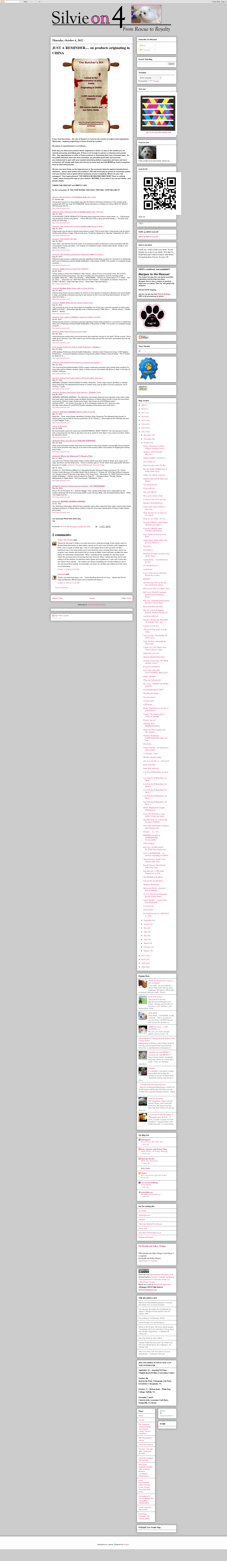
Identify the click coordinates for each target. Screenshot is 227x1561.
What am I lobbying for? (152, 680)
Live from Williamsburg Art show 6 (155, 773)
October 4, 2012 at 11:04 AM (68, 569)
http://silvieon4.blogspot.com (160, 1274)
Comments (146, 50)
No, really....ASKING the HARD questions (156, 684)
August (147, 924)
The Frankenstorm (150, 484)
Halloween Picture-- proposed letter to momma (154, 889)
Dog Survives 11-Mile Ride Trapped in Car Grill (153, 872)
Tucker (144, 1173)
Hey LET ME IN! (150, 492)
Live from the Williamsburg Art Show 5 (155, 779)
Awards (141, 1420)
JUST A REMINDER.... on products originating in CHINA (155, 854)
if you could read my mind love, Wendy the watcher (155, 574)
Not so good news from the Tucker (154, 1175)
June (146, 931)
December (148, 435)
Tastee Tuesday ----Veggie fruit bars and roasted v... (154, 901)
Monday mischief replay (152, 757)
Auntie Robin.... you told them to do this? (155, 560)
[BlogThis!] (103, 527)
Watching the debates (151, 693)
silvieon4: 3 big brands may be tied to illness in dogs (78, 226)
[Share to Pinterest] (109, 527)
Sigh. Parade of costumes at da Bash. (154, 535)
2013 (143, 428)
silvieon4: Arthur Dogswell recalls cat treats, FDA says (77, 212)
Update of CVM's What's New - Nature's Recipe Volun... (155, 648)
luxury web (143, 1228)
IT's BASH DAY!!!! (151, 565)
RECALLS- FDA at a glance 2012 (156, 588)
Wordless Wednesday (151, 884)
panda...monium (149, 676)
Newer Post (57, 598)
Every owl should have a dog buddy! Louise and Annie (154, 814)
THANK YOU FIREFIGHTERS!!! (151, 724)
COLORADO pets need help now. (153, 1084)
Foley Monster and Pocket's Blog (154, 1149)
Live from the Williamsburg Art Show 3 (155, 791)
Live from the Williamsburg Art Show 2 (155, 796)
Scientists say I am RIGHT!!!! (159, 1052)
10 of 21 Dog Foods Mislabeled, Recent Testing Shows (155, 895)
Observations (148, 909)
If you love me (148, 906)
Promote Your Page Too (166, 1415)
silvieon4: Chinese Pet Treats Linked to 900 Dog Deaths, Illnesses (77, 378)
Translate (156, 81)
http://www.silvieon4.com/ (61, 208)
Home (92, 598)
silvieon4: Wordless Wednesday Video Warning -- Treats (76, 392)
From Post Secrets (155, 996)
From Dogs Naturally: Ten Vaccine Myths (144, 1516)
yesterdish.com (147, 1192)
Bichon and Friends (146, 1237)
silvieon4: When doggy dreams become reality (69, 331)
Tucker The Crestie (65, 540)
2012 (143, 431)
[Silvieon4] (161, 1413)
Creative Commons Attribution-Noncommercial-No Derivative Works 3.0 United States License (157, 1279)
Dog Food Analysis (146, 1444)
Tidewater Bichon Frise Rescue (150, 1224)
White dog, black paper (149, 1161)
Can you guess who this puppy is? (161, 1114)
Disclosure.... (148, 744)
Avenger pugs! (148, 700)
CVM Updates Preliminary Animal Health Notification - (76, 347)
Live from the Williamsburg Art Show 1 (155, 803)
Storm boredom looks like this (154, 465)
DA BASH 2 (148, 550)
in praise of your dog (151, 625)
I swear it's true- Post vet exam (154, 499)
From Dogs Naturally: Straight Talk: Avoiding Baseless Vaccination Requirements (145, 1470)
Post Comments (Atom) (97, 605)
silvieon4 (61, 574)
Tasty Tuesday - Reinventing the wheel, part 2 (155, 636)
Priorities (151, 1068)
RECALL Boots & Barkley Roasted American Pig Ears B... (156, 611)
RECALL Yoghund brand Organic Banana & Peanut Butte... (156, 601)
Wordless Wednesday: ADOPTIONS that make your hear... (155, 737)
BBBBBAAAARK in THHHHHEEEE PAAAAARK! (151, 837)
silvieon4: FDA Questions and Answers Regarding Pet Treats (78, 254)
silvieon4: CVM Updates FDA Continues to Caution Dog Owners (77, 362)
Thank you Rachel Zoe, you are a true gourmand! (160, 981)
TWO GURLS (148, 843)
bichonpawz (146, 1139)
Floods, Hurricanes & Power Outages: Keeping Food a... (154, 447)
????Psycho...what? (150, 753)
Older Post (126, 598)
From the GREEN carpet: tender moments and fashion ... (155, 523)
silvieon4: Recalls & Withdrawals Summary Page (86, 465)
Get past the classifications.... (154, 880)
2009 (143, 963)
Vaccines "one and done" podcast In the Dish (146, 1451)
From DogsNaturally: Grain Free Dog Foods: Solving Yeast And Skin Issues (144, 1486)
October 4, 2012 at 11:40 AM (68, 583)
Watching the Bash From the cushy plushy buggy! (156, 554)
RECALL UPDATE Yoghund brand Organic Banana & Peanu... (154, 594)
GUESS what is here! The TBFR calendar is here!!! (155, 661)
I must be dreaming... (156, 1098)
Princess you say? (149, 720)
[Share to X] (105, 527)
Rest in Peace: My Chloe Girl (152, 1141)
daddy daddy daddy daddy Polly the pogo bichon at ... (155, 541)
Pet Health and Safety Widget (152, 1246)
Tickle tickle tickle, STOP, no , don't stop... (154, 507)
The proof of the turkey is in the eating (155, 630)
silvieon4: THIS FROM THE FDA (64, 239)
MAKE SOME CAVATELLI (154, 458)
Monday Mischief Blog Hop (153, 657)
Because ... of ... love (151, 831)
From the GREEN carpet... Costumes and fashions (153, 529)
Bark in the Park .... (150, 764)
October (147, 442)
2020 (143, 405)
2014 (143, 424)
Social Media (146, 1184)
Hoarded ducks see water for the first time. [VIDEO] (155, 820)
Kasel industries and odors (153, 606)
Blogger (126, 1544)
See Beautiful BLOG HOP (153, 689)
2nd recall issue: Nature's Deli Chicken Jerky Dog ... (154, 860)
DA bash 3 (147, 546)
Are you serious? (149, 697)
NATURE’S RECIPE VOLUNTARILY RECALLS (155, 671)
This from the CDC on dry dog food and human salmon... (154, 583)
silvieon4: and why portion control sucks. (72, 303)
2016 (143, 416)
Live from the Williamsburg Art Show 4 (155, 785)
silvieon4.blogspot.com (162, 1284)
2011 (143, 955)
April (146, 939)
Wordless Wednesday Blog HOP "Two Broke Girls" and (155, 620)
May (146, 935)
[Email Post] (96, 526)
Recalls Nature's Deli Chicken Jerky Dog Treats (154, 866)
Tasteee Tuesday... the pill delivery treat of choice (156, 748)
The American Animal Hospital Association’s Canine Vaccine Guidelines (145, 1429)
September (148, 920)
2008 (143, 967)
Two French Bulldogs (149, 1182)
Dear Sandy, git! (149, 461)
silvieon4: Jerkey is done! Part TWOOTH (70, 269)
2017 (143, 412)
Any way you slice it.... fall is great (156, 761)
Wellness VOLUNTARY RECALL (152, 453)
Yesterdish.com (144, 1215)
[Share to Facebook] (107, 527)
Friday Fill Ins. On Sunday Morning (154, 1151)
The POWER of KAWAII (153, 877)
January (147, 950)
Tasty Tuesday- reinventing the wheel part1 (154, 642)
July (145, 928)
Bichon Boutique (164, 294)
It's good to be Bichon (151, 666)
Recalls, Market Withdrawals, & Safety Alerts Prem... (155, 470)
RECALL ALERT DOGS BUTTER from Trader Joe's (154, 848)
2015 (143, 420)
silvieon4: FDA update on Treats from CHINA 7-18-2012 (76, 317)
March (146, 943)
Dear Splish (152, 1013)
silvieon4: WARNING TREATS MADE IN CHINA (73, 412)
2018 (143, 409)
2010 (143, 959)
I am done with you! (150, 616)
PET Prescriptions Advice (145, 1438)
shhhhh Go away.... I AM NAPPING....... (158, 1027)
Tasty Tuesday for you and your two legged (155, 513)
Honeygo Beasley (148, 1158)
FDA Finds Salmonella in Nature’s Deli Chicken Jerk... (156, 826)
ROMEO (146, 579)
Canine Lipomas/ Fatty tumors (145, 1508)
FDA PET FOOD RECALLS (150, 1232)
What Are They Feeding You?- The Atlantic (154, 730)
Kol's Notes (145, 1168)
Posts (144, 45)
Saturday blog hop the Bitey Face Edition (155, 479)
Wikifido (142, 1219)
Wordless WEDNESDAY (153, 503)
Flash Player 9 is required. (148, 1260)
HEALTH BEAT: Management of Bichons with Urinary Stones (157, 1039)
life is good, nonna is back (153, 495)
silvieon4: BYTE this (59, 426)
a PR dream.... (148, 704)
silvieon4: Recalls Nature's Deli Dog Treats (74, 197)
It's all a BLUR (149, 488)
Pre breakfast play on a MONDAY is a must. (156, 914)
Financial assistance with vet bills (146, 1459)
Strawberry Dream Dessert (150, 1194)
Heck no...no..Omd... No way (154, 518)
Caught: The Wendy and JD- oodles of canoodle (154, 715)
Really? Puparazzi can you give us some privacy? (156, 709)
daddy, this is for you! (151, 653)
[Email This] (100, 527)
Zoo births (142, 1210)
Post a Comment (61, 588)
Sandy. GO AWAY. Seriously (154, 475)
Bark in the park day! (151, 768)
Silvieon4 (162, 1411)
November (148, 439)
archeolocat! (147, 569)
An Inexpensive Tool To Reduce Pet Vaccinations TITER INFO (146, 1499)
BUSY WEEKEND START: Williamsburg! (154, 808)
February (147, 947)
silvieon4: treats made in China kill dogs (73, 288)
